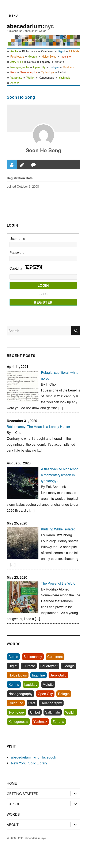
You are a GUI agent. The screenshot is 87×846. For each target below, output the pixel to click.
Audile (14, 51)
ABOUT (13, 824)
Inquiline (66, 56)
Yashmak (64, 77)
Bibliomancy (29, 51)
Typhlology (47, 72)
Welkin (30, 77)
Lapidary (45, 62)
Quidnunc (68, 67)
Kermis (31, 62)
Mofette (59, 62)
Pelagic (54, 67)
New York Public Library (29, 763)
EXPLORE (15, 804)
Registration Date (20, 178)
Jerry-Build (16, 62)
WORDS (13, 814)
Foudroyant (17, 56)
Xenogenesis (46, 77)
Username (17, 238)
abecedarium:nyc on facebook (33, 757)
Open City (39, 67)
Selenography (28, 72)
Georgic (32, 56)
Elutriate (74, 51)
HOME (12, 783)
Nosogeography (19, 67)
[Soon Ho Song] (43, 135)
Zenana (14, 83)
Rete (13, 72)
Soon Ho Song (43, 150)
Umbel (62, 72)
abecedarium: (30, 26)
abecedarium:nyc (35, 838)
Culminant (47, 51)
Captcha (16, 268)
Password (17, 252)
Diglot (61, 51)
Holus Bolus (49, 56)
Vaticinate (16, 77)
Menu (13, 15)
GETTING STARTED (22, 793)
